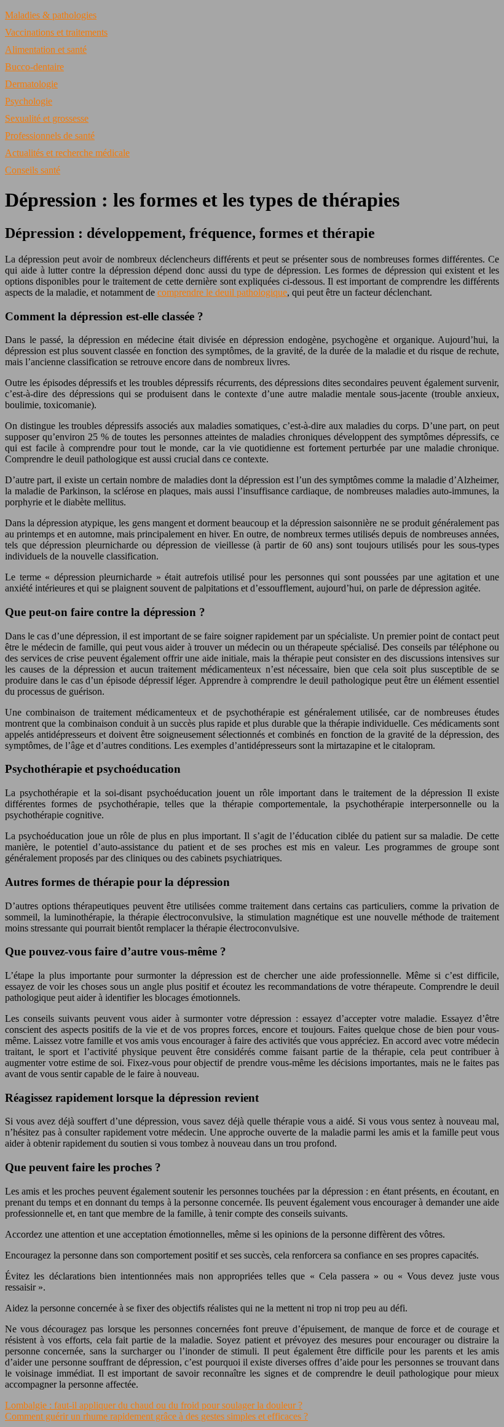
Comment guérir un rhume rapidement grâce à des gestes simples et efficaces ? (156, 1416)
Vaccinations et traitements (56, 32)
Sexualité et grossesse (47, 118)
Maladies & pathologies (50, 15)
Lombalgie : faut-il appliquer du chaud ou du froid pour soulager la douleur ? (153, 1405)
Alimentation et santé (46, 49)
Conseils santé (32, 170)
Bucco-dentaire (34, 66)
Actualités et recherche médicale (67, 153)
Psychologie (28, 101)
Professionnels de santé (50, 135)
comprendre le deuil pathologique (222, 292)
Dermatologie (31, 84)
